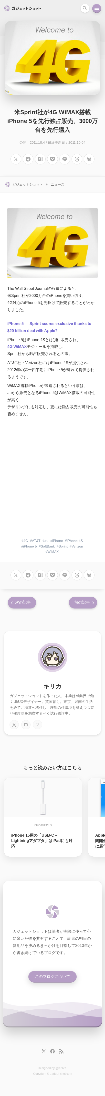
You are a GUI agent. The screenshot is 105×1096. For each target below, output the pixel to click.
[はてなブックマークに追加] (40, 159)
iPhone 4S (75, 541)
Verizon (77, 546)
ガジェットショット (27, 184)
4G (25, 541)
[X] (14, 724)
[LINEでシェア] (65, 159)
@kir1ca (60, 1068)
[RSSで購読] (61, 1051)
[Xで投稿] (16, 159)
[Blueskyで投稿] (89, 159)
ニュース (57, 184)
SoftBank (48, 546)
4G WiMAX (17, 347)
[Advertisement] (52, 478)
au (46, 541)
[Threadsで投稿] (77, 159)
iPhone (57, 541)
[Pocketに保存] (52, 159)
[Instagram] (37, 724)
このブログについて (52, 976)
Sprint (63, 546)
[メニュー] (96, 8)
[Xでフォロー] (43, 1051)
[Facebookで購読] (52, 1051)
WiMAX (53, 552)
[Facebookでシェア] (28, 159)
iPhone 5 (30, 546)
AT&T (36, 541)
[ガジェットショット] (52, 911)
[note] (25, 724)
